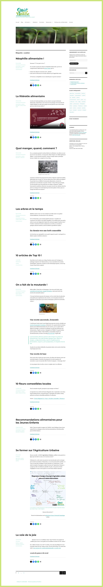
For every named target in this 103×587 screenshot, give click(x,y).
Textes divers (18, 261)
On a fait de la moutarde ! (31, 284)
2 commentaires (19, 545)
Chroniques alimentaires (20, 64)
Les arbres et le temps (29, 208)
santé (17, 106)
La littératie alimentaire (30, 96)
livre (76, 101)
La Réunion (22, 157)
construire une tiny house (36, 291)
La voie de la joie (26, 534)
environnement (73, 99)
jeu (85, 99)
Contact (71, 22)
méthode (22, 459)
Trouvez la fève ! (73, 84)
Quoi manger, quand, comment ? (36, 148)
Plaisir (21, 67)
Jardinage (18, 216)
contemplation (78, 95)
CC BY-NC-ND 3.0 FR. (76, 134)
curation (22, 66)
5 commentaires (19, 295)
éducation (18, 67)
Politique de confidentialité (60, 22)
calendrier (72, 95)
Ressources (48, 22)
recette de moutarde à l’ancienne (38, 325)
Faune (78, 99)
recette (85, 105)
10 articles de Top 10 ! (29, 255)
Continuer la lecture (34, 80)
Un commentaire (19, 265)
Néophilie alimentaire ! (30, 58)
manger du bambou (47, 291)
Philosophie (82, 103)
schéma (17, 460)
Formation (41, 22)
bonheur (23, 218)
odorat (71, 103)
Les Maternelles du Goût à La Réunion (77, 83)
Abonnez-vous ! (74, 63)
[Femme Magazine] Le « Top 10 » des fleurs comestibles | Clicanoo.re (49, 398)
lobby (79, 101)
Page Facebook (74, 118)
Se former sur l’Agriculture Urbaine (37, 450)
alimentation (18, 66)
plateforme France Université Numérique (55, 515)
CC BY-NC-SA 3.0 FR (82, 132)
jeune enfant (48, 68)
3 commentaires (19, 69)
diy (70, 97)
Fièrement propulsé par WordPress (34, 581)
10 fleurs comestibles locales (33, 383)
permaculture (76, 103)
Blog (22, 22)
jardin (20, 219)
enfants (21, 105)
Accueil (17, 22)
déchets (73, 97)
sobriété (20, 293)
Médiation (35, 22)
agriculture (18, 458)
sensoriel (79, 107)
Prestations (22, 431)
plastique (75, 105)
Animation (27, 22)
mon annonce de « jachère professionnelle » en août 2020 (47, 548)
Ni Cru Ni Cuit (51, 333)
